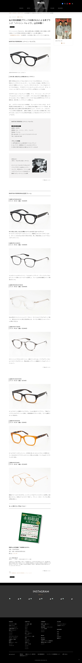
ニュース (10, 631)
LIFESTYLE (36, 8)
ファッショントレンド (13, 627)
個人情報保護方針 (41, 654)
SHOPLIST (59, 636)
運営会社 (21, 654)
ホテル (26, 627)
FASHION (21, 8)
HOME (10, 13)
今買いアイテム (20, 13)
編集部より (59, 638)
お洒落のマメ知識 (12, 639)
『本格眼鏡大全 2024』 (15, 35)
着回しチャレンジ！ (12, 630)
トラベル (26, 625)
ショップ (10, 633)
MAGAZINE (60, 8)
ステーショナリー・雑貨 (29, 636)
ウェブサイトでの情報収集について (53, 654)
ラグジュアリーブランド (13, 636)
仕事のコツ (27, 642)
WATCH (28, 8)
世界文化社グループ (23, 655)
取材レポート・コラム (13, 642)
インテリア (27, 634)
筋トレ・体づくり (28, 633)
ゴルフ (26, 630)
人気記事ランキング (61, 625)
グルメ (26, 628)
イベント (10, 634)
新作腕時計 (43, 639)
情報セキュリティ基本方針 (30, 654)
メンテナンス (11, 645)
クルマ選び (43, 625)
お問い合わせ (64, 654)
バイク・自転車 (44, 628)
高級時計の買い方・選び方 (46, 642)
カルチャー (27, 631)
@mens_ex (41, 594)
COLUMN (52, 8)
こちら (14, 553)
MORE (64, 43)
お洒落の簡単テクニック (13, 628)
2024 (58, 633)
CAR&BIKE (44, 8)
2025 (58, 631)
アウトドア (27, 639)
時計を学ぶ (43, 637)
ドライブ (42, 631)
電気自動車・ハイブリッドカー (47, 627)
